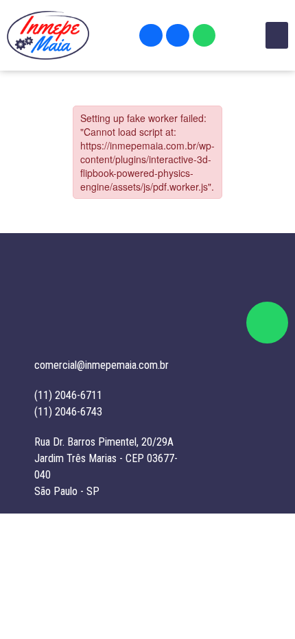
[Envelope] (151, 35)
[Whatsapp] (204, 35)
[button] (277, 35)
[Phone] (177, 35)
